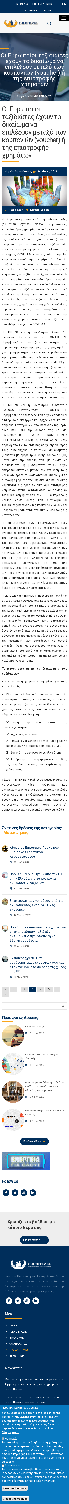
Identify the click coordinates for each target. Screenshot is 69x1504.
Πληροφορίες (10, 1432)
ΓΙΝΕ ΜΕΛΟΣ (22, 4)
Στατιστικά (12, 1465)
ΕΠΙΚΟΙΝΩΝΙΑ (17, 1355)
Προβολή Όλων (32, 1141)
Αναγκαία (11, 1438)
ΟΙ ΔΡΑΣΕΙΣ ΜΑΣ (40, 96)
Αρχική (21, 96)
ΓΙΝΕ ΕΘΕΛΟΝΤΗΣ (42, 4)
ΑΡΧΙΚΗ (13, 1325)
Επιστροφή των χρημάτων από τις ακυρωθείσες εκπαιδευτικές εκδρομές (36, 905)
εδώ (60, 809)
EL (58, 4)
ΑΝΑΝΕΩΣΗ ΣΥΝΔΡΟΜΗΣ (38, 10)
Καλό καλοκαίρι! (35, 1026)
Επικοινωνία (32, 1240)
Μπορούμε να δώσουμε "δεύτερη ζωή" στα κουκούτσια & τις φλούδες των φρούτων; (45, 1086)
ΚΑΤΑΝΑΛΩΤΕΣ (18, 1343)
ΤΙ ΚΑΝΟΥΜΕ (16, 1337)
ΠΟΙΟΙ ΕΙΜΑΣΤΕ (18, 1331)
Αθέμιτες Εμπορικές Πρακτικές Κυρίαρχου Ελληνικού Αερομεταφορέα (34, 852)
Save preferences (14, 1488)
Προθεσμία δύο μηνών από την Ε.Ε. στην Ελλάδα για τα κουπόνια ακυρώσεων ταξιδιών (37, 878)
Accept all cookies (15, 1498)
